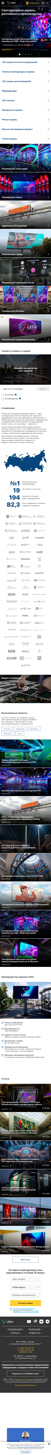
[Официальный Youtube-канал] (29, 1321)
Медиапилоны (34, 729)
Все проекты (7, 729)
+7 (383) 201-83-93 (25, 1350)
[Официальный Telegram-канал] (48, 1322)
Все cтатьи (25, 1260)
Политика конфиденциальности (25, 1385)
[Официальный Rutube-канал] (35, 1322)
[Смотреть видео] (25, 690)
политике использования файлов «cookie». (31, 1447)
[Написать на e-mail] (43, 3)
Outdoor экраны (8, 733)
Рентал (19, 733)
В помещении (11, 398)
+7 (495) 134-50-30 (25, 1348)
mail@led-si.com (25, 1352)
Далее (43, 389)
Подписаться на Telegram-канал (25, 1374)
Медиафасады (20, 729)
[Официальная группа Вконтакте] (41, 1322)
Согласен (25, 1452)
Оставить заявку (25, 1303)
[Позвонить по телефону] (48, 3)
